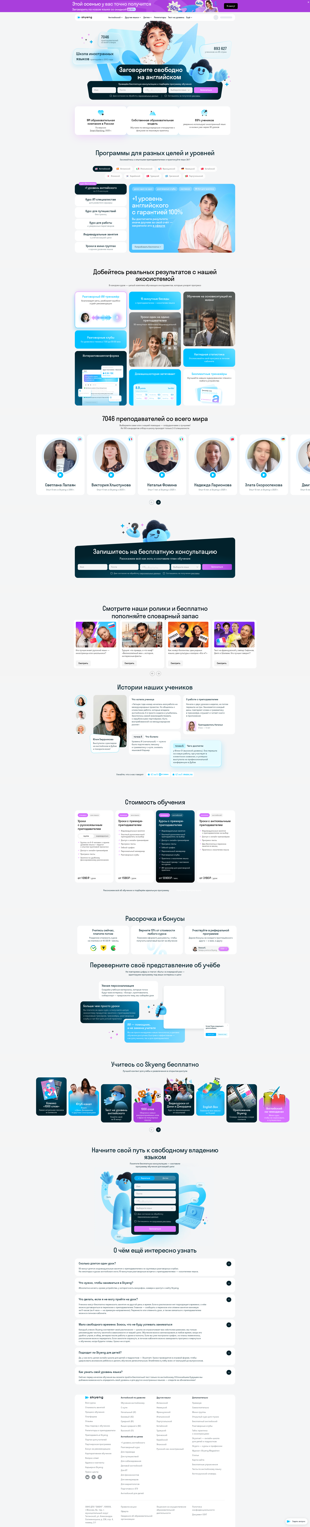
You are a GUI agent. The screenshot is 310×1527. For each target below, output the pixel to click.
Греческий (162, 1435)
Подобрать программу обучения (291, 1493)
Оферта (124, 1511)
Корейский (162, 1439)
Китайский (162, 1426)
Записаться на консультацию (292, 1507)
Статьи (195, 1455)
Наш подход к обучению (97, 1425)
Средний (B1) (127, 1421)
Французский (163, 1412)
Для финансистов (130, 1474)
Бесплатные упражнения (205, 1464)
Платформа (91, 1416)
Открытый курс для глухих (205, 1416)
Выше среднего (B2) (131, 1426)
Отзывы (89, 1421)
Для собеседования (131, 1461)
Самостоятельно (200, 1407)
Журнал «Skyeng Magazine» (206, 1450)
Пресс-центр (91, 1471)
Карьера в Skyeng (94, 1467)
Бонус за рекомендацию (97, 1448)
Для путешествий (130, 1456)
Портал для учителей (96, 1439)
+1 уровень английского (133, 1442)
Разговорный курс (130, 1447)
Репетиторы (160, 17)
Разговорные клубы (202, 1426)
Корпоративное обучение (98, 1453)
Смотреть (83, 663)
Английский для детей (132, 1493)
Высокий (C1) (127, 1430)
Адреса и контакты (94, 1462)
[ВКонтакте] (87, 1477)
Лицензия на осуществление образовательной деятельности (171, 1509)
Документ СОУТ (199, 1514)
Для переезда (128, 1451)
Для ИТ (124, 1470)
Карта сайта (198, 1459)
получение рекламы (161, 1221)
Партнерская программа (98, 1444)
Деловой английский (131, 1465)
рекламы (196, 96)
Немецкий (162, 1407)
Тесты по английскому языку (206, 1469)
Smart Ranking (97, 130)
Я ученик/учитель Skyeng (294, 1514)
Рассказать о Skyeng (296, 1500)
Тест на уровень (176, 17)
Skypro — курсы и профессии (207, 1446)
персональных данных (148, 96)
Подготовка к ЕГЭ (129, 1488)
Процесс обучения (94, 1412)
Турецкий (161, 1430)
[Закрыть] (307, 1477)
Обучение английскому (133, 1403)
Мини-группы (199, 1412)
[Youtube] (93, 1477)
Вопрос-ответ (92, 1458)
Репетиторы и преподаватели (100, 1430)
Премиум (197, 1403)
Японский (162, 1444)
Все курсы (90, 1402)
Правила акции (128, 1506)
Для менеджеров (129, 1479)
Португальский (164, 1421)
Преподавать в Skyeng (96, 1435)
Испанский (162, 1403)
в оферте (159, 225)
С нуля (124, 1407)
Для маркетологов (130, 1484)
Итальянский (163, 1416)
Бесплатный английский (204, 1421)
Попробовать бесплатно (147, 246)
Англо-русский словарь (204, 1473)
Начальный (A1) (128, 1412)
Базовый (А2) (127, 1416)
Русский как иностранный (170, 1449)
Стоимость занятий (95, 1407)
